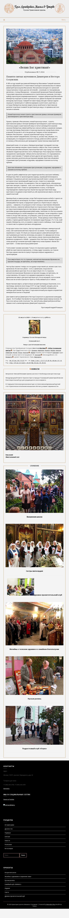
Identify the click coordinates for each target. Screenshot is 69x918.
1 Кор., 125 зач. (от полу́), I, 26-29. (20, 363)
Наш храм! (9, 455)
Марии (33, 352)
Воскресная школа (10, 872)
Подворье (8, 833)
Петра (20, 352)
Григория (55, 352)
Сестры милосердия (34, 571)
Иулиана (34, 350)
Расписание (8, 844)
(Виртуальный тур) (12, 457)
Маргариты (37, 357)
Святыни (7, 836)
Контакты (6, 788)
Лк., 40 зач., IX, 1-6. (56, 360)
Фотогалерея (9, 848)
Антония (38, 355)
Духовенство (9, 829)
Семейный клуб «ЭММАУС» (13, 884)
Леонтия (25, 352)
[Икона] (34, 334)
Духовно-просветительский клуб (15, 896)
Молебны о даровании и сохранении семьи (18, 876)
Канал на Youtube (8, 799)
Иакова (52, 350)
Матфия (42, 348)
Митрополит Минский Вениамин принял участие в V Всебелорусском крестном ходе (33, 374)
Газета (7, 892)
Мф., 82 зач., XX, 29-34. (38, 363)
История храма (9, 825)
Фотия (15, 352)
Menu (63, 20)
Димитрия (9, 352)
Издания (7, 888)
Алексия (58, 350)
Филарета (9, 357)
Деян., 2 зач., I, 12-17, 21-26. (40, 360)
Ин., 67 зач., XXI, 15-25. (16, 360)
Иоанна (47, 350)
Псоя (17, 350)
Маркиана (41, 350)
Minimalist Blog (50, 904)
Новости (35, 369)
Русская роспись (10, 880)
